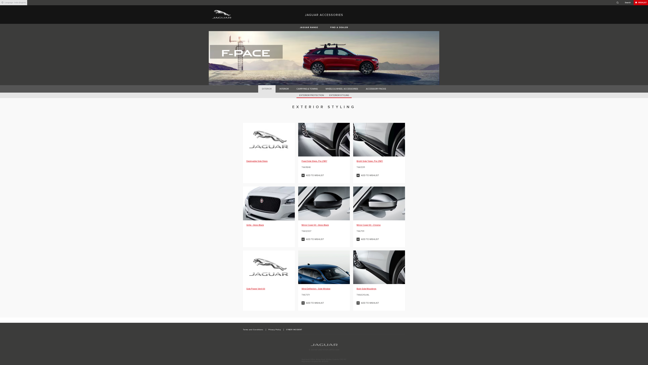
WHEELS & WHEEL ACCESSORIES (342, 89)
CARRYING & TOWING (307, 89)
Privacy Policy (274, 330)
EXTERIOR (267, 89)
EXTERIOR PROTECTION (311, 95)
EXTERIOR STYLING (339, 95)
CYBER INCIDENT (294, 330)
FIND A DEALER (339, 27)
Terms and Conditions (253, 330)
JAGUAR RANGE (309, 27)
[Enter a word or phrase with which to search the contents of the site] (624, 2)
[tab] (267, 89)
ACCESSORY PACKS (376, 89)
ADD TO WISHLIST (315, 175)
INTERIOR (284, 89)
